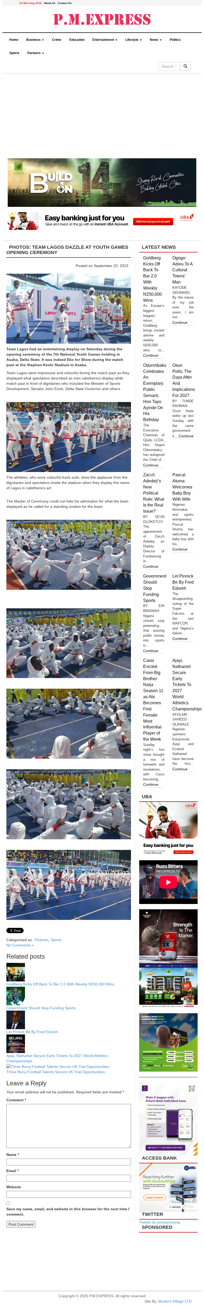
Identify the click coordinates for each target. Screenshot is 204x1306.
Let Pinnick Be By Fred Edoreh (32, 1032)
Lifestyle (132, 40)
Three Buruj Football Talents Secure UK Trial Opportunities (56, 1072)
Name (12, 1154)
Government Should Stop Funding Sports (41, 1008)
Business (33, 40)
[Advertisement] (102, 118)
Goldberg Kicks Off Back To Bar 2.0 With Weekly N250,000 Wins (60, 984)
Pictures (42, 940)
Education (76, 40)
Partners (34, 53)
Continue (150, 355)
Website (13, 1187)
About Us (50, 3)
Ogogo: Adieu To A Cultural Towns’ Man (182, 270)
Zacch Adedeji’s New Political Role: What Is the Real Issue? (153, 493)
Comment (16, 1100)
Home (13, 40)
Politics (175, 40)
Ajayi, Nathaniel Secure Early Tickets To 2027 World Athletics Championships (187, 684)
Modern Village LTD (175, 1301)
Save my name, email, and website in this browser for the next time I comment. (67, 1211)
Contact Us (65, 3)
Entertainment (103, 40)
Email (12, 1171)
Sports (14, 53)
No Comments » (20, 945)
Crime (56, 40)
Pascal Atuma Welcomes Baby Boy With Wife (182, 487)
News (154, 40)
